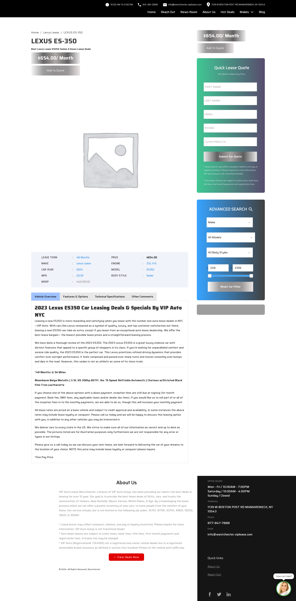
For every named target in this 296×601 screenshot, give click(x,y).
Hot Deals (228, 12)
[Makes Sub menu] (252, 12)
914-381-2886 (150, 4)
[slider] (209, 275)
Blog (262, 12)
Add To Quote (55, 70)
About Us (208, 12)
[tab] (45, 297)
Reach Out (168, 12)
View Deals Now (128, 557)
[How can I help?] (283, 588)
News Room (188, 12)
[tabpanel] (110, 381)
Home (151, 12)
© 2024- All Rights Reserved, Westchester (79, 569)
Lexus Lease (51, 32)
